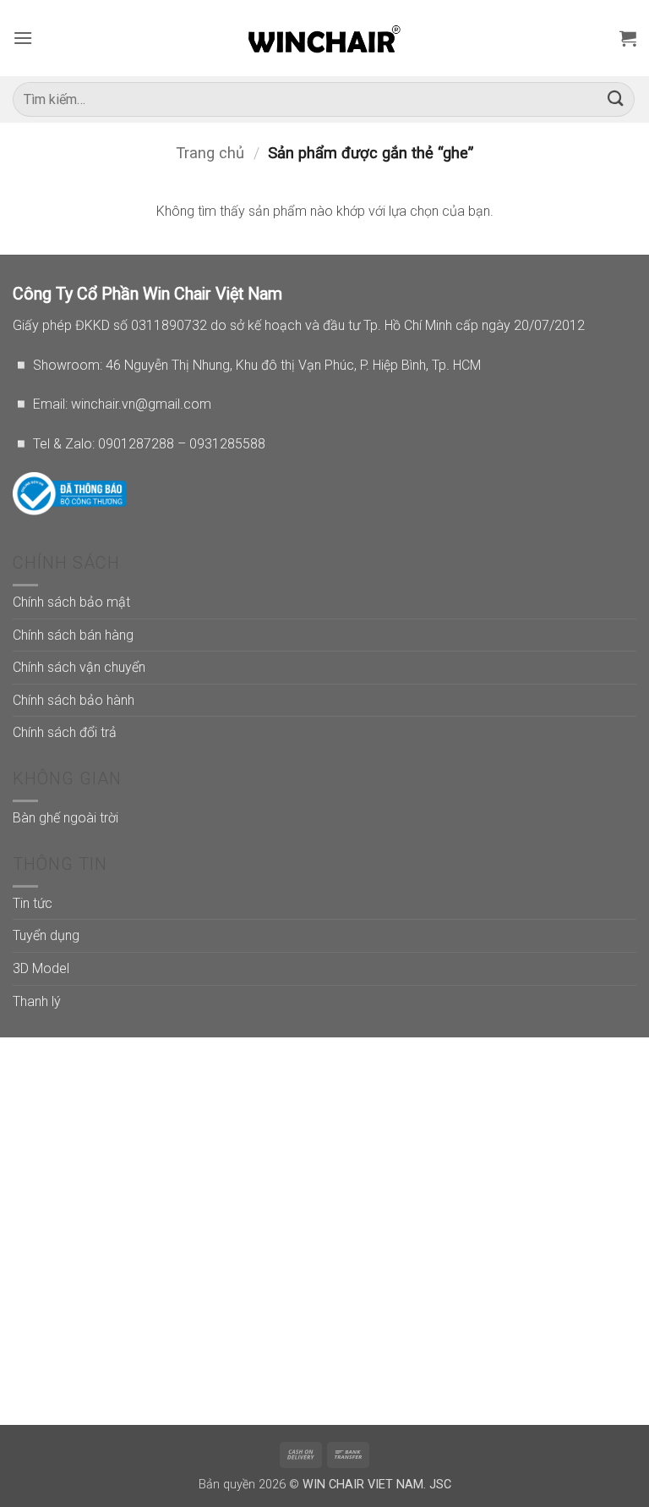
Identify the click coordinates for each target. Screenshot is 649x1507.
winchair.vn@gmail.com (141, 404)
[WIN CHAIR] (325, 38)
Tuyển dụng (46, 935)
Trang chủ (210, 153)
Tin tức (32, 903)
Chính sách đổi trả (65, 732)
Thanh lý (37, 1001)
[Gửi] (616, 99)
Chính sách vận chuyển (79, 667)
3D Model (41, 968)
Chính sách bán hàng (73, 635)
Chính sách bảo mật (71, 602)
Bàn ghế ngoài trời (65, 818)
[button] (23, 37)
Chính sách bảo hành (73, 700)
